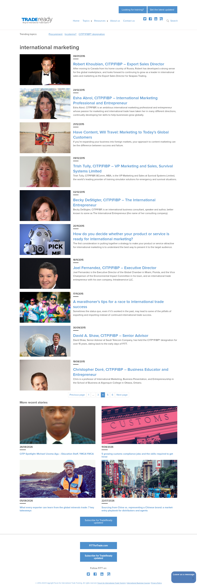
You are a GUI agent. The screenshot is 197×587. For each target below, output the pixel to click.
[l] (155, 18)
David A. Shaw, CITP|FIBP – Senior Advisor (110, 336)
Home (76, 21)
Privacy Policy (156, 583)
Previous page (77, 395)
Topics (86, 21)
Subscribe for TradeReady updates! (98, 521)
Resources (99, 21)
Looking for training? (133, 9)
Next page (122, 395)
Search (174, 21)
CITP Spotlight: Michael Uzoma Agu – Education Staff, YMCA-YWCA (57, 454)
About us (115, 21)
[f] (150, 18)
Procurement (55, 34)
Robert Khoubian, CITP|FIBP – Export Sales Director (118, 64)
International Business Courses (138, 583)
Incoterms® (70, 34)
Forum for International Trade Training (111, 583)
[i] (161, 18)
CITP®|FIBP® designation (92, 34)
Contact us (129, 21)
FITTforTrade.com (98, 545)
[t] (144, 18)
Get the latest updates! (162, 9)
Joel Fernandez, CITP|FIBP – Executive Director (114, 268)
